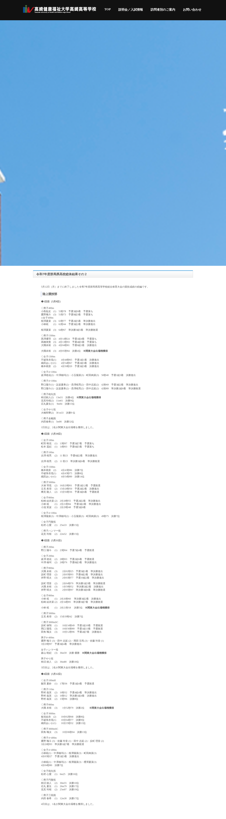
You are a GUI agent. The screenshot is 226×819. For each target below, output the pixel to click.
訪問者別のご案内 (163, 9)
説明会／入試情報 (130, 9)
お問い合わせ (192, 9)
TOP (107, 9)
